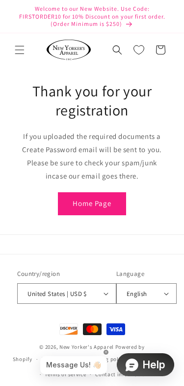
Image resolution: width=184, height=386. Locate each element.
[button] (19, 50)
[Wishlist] (139, 50)
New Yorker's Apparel (86, 346)
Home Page (92, 203)
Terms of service (65, 374)
